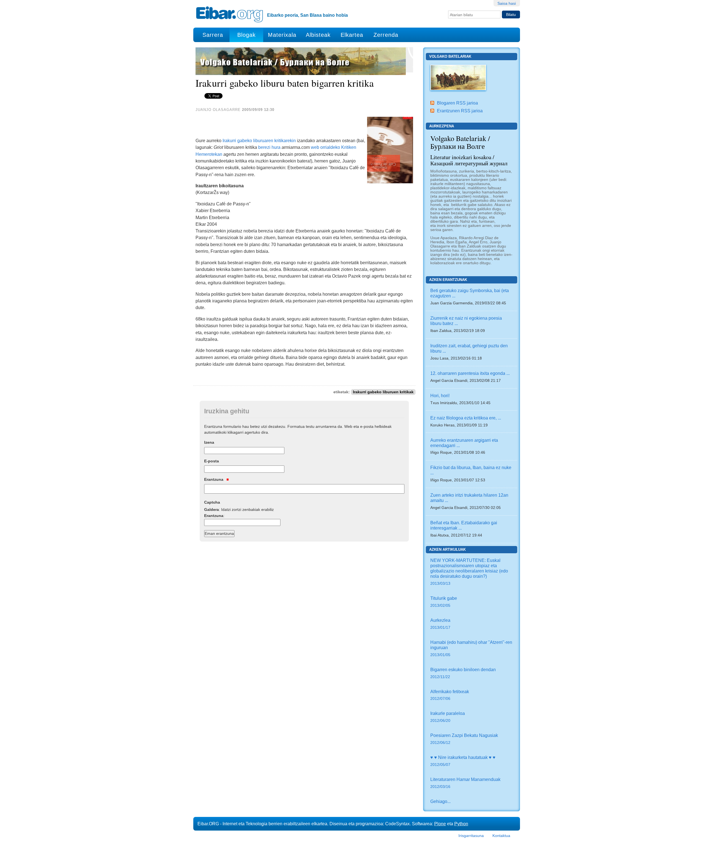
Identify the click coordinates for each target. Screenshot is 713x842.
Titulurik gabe (443, 602)
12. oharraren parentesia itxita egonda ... (470, 373)
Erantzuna (214, 479)
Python (461, 823)
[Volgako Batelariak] (458, 76)
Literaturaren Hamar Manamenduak (465, 783)
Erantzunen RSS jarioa (460, 110)
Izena (209, 442)
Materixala (282, 35)
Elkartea (352, 35)
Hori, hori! (440, 395)
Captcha (212, 502)
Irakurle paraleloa (447, 717)
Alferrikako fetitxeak (449, 695)
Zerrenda (385, 35)
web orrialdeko (325, 147)
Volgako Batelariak (450, 56)
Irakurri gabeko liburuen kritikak (383, 392)
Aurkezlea (440, 624)
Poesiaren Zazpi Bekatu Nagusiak (464, 739)
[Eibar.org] (229, 14)
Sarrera (212, 35)
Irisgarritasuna (471, 835)
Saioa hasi (506, 3)
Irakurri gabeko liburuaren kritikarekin (259, 140)
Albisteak (318, 35)
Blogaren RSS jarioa (457, 102)
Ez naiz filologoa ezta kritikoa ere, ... (465, 417)
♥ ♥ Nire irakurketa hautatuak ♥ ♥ (462, 761)
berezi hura (269, 147)
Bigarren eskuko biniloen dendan (463, 673)
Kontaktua (501, 835)
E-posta (211, 461)
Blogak (246, 35)
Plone (440, 823)
